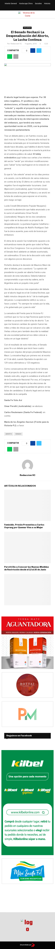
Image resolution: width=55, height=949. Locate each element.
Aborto (9, 434)
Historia (47, 4)
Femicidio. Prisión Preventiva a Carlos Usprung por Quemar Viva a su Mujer (24, 526)
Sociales (38, 4)
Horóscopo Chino (26, 4)
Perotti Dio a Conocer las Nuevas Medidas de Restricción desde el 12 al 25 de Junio (26, 568)
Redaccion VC (16, 44)
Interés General (11, 4)
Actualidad (27, 28)
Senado (18, 434)
